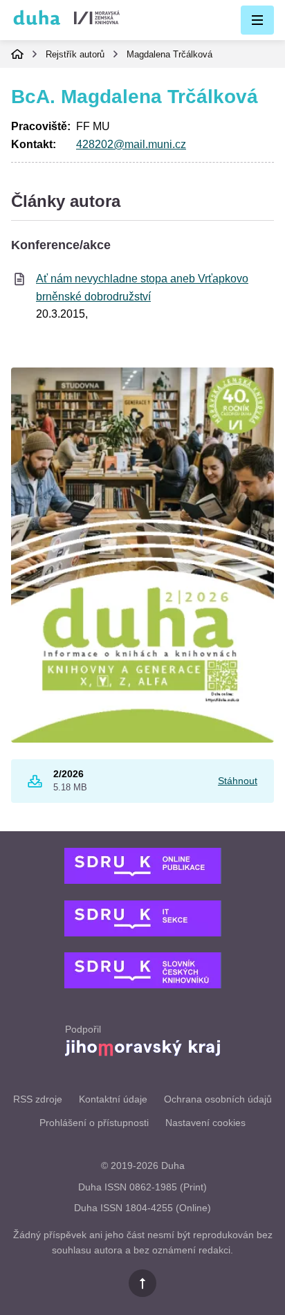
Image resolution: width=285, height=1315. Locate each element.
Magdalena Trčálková (169, 54)
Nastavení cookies (205, 1122)
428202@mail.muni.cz (131, 144)
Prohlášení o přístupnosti (94, 1122)
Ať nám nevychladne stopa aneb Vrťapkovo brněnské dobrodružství (142, 287)
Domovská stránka (17, 54)
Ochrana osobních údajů (218, 1099)
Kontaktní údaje (113, 1099)
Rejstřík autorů (75, 54)
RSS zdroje (37, 1099)
